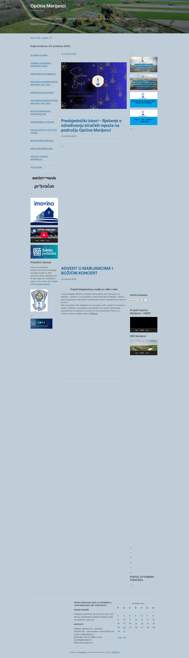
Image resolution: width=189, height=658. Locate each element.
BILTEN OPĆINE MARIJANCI (42, 141)
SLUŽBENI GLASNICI (39, 55)
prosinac (45, 38)
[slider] (142, 330)
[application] (44, 235)
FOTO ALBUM (36, 167)
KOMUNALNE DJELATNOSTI (42, 93)
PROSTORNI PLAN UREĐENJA (43, 74)
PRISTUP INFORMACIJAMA (42, 148)
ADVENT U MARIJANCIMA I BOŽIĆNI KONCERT (87, 270)
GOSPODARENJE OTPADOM (42, 122)
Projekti (117, 19)
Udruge (88, 19)
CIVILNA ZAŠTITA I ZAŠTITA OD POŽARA (44, 131)
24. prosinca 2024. (69, 54)
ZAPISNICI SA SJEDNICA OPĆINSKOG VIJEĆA (41, 64)
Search (155, 30)
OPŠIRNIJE (93, 313)
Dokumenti (56, 24)
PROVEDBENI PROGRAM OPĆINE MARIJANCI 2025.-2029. (44, 101)
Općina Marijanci (48, 6)
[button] (143, 324)
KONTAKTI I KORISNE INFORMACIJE (39, 157)
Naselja (59, 19)
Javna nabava (102, 19)
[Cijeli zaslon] (55, 240)
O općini (46, 19)
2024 (38, 38)
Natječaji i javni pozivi (40, 24)
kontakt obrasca (43, 284)
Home (33, 38)
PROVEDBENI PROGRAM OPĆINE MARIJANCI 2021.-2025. (44, 83)
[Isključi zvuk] (51, 240)
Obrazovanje (131, 19)
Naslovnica (35, 19)
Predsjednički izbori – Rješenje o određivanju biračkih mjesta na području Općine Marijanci (91, 125)
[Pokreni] (33, 240)
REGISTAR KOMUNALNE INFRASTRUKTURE (40, 112)
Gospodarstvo (73, 19)
